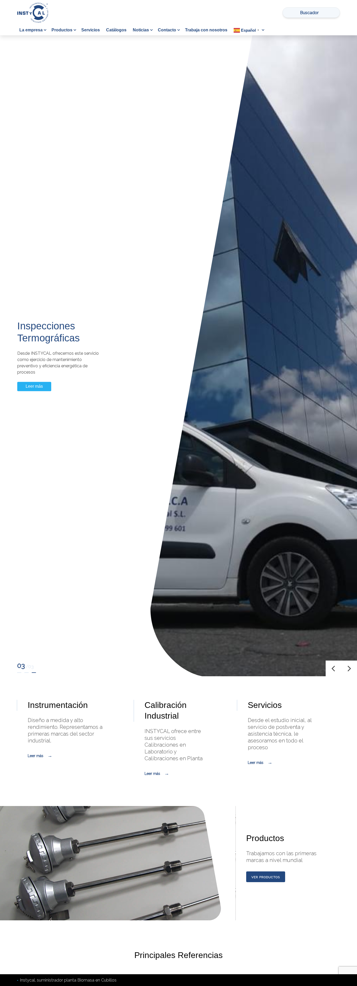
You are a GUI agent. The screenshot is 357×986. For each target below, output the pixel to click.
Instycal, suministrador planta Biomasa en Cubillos (68, 980)
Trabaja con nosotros (206, 30)
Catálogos (116, 30)
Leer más (34, 389)
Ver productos (265, 877)
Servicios (90, 30)
